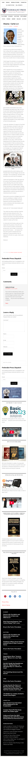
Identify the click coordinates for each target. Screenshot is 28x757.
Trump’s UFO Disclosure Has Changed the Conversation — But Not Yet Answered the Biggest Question (13, 728)
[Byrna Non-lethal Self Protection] (11, 487)
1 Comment (16, 26)
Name (4, 333)
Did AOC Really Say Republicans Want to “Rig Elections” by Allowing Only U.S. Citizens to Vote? (13, 666)
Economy (15, 252)
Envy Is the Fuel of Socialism (12, 627)
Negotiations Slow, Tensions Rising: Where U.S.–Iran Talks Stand (12, 658)
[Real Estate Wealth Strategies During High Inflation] (14, 566)
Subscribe (14, 274)
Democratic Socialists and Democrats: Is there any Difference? (11, 616)
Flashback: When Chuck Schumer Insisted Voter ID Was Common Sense (13, 643)
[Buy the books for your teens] (14, 453)
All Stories (11, 252)
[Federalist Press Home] (14, 10)
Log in (21, 753)
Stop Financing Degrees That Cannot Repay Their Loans (12, 622)
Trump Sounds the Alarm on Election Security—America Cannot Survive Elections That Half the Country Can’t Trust (12, 687)
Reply (6, 303)
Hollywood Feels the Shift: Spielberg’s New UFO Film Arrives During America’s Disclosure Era (13, 717)
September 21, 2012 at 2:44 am (11, 288)
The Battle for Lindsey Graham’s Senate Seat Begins (13, 694)
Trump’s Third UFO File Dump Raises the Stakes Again (12, 710)
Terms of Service (6, 605)
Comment (6, 320)
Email (3, 268)
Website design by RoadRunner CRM (16, 752)
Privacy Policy (5, 602)
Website (5, 346)
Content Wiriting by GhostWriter (12, 753)
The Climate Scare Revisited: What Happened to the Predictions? (12, 704)
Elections (20, 252)
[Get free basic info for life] (13, 417)
